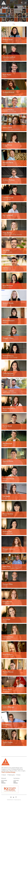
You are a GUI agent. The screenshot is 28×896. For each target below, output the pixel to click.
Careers (18, 774)
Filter (14, 24)
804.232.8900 (4, 780)
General (4, 774)
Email (2, 781)
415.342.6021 (16, 780)
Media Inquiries (11, 774)
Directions (3, 782)
